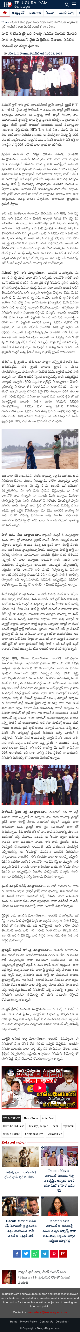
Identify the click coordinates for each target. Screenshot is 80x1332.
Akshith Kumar (19, 54)
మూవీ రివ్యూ (66, 13)
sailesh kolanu (11, 1134)
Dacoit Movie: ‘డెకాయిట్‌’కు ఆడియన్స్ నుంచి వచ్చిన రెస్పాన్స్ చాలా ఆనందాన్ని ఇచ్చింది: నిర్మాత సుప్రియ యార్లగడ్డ (59, 1231)
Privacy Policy (28, 1321)
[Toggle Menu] (73, 4)
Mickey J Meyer (38, 1126)
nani (55, 1126)
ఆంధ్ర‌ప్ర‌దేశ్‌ (18, 13)
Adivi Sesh (48, 1118)
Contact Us (46, 1321)
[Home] (5, 13)
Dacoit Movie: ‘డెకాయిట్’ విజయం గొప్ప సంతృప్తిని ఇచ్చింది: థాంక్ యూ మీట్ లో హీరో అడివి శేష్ (59, 1181)
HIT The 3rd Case (13, 1126)
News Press (31, 1118)
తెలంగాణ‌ (35, 13)
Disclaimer (62, 1321)
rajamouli (68, 1126)
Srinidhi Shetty (34, 1134)
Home (5, 23)
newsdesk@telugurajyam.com (47, 1312)
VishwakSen (55, 1134)
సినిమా (50, 13)
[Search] (67, 4)
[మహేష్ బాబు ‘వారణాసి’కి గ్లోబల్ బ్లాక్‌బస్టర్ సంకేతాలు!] (20, 1157)
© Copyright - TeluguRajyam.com (40, 1328)
